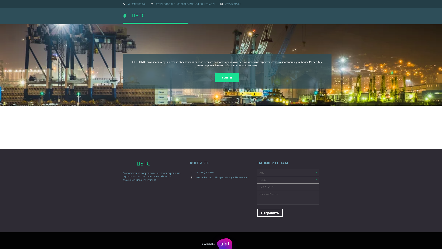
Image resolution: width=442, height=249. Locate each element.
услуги (227, 77)
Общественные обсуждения (255, 14)
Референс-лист (221, 14)
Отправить (270, 213)
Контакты (299, 14)
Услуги (282, 14)
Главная (202, 14)
